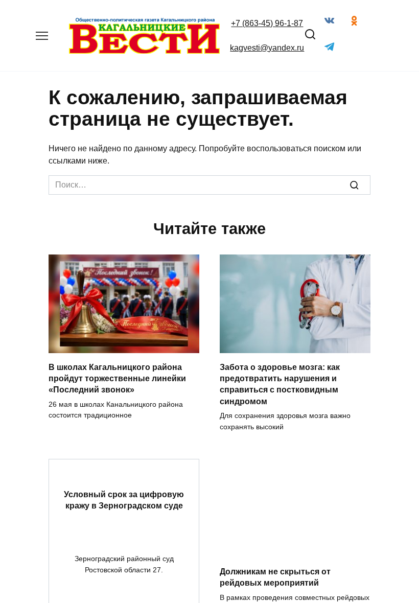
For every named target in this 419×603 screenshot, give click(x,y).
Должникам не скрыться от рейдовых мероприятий (275, 577)
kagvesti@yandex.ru (267, 47)
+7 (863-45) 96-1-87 (267, 23)
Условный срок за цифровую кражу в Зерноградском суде (124, 500)
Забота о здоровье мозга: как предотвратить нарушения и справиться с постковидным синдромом (280, 383)
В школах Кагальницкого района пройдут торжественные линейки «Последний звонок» (117, 378)
